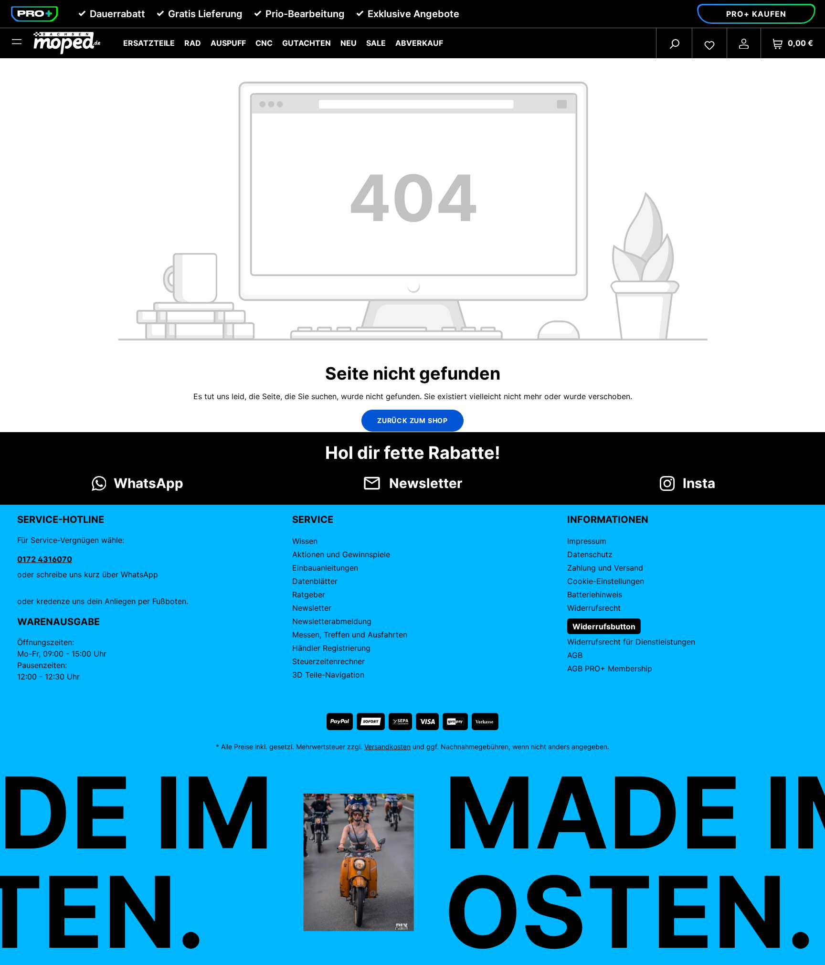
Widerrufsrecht (594, 608)
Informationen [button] (607, 519)
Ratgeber (308, 594)
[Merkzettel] (709, 43)
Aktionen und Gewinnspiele (341, 554)
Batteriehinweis (594, 594)
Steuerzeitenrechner (328, 661)
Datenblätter (315, 581)
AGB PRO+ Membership (609, 668)
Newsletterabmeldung (331, 621)
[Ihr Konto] (744, 43)
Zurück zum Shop (412, 420)
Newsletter (311, 608)
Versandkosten (387, 746)
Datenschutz (590, 554)
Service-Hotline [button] (60, 519)
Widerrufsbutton (603, 626)
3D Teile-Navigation (328, 674)
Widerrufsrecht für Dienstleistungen (631, 642)
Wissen (304, 541)
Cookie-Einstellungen (605, 581)
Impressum (586, 541)
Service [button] (312, 519)
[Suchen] (674, 43)
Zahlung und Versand (605, 568)
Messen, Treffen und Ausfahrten (349, 634)
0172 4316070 (44, 559)
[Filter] (16, 43)
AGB (574, 655)
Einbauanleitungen (325, 568)
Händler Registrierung (331, 648)
